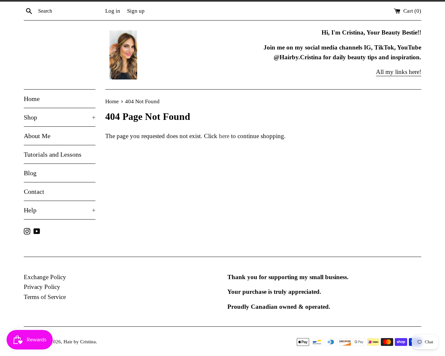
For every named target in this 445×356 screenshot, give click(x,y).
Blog (30, 173)
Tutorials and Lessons (52, 154)
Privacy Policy (42, 286)
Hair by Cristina (80, 341)
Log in (112, 11)
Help (59, 210)
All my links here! (398, 71)
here (224, 136)
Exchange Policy (45, 277)
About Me (37, 135)
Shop (59, 117)
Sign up (136, 11)
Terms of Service (45, 296)
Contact (34, 191)
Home (32, 98)
